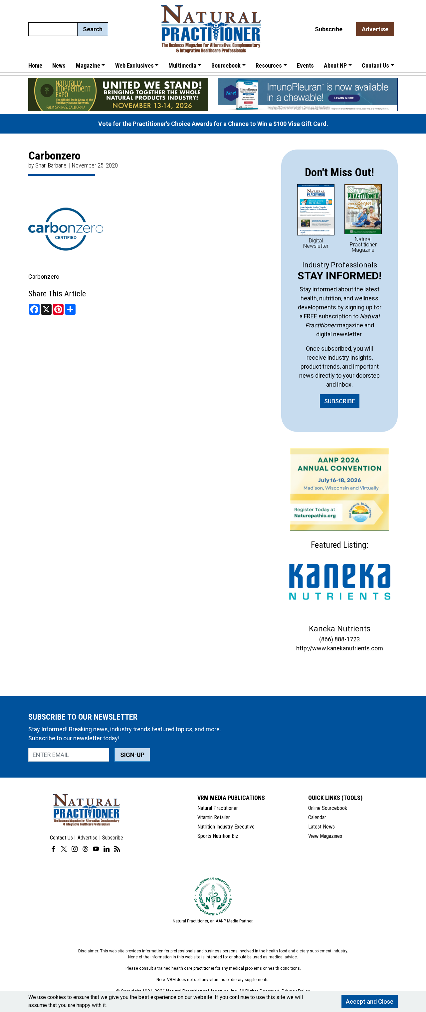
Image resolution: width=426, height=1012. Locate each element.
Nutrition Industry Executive (226, 827)
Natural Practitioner (217, 808)
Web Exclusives (134, 65)
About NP (335, 65)
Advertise (375, 29)
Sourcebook (226, 65)
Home (35, 65)
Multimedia (182, 65)
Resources (269, 65)
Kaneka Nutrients (339, 628)
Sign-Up (132, 754)
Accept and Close (369, 1001)
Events (305, 65)
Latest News (321, 827)
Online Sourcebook (327, 808)
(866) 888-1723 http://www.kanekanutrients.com (339, 644)
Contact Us (375, 65)
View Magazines (325, 836)
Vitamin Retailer (213, 817)
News (59, 65)
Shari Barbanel (51, 165)
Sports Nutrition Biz (217, 836)
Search (93, 29)
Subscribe (328, 29)
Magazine (88, 65)
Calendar (317, 817)
